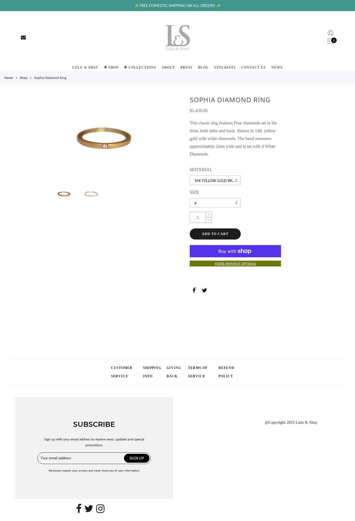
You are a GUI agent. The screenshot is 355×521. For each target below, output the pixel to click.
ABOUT (168, 67)
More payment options (235, 263)
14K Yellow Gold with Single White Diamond (217, 181)
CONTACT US (253, 67)
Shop (23, 78)
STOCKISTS (225, 67)
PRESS (186, 67)
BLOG (203, 67)
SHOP (113, 67)
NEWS (277, 67)
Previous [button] (65, 138)
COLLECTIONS (142, 67)
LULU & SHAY (85, 67)
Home (8, 78)
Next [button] (145, 138)
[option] (105, 138)
